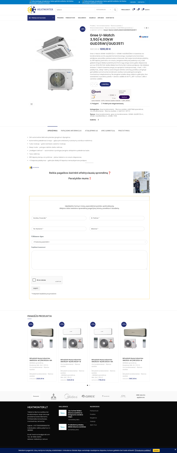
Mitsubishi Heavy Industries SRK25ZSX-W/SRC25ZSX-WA (102, 361)
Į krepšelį (105, 84)
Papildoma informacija (71, 131)
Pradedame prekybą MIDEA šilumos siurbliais (77, 426)
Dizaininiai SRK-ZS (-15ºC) (131, 365)
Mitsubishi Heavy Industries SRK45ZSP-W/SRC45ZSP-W (71, 361)
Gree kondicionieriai (103, 114)
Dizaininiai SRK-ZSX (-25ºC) (39, 365)
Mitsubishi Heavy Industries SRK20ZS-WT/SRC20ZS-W (133, 359)
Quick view (54, 329)
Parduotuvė (94, 411)
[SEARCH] (115, 9)
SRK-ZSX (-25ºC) (97, 377)
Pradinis (92, 414)
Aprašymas (52, 131)
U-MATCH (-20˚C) (96, 30)
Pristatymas (124, 131)
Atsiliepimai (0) (91, 131)
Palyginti (95, 103)
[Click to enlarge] (31, 104)
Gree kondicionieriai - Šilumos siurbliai (103, 28)
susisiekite (40, 3)
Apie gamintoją (108, 131)
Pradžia (92, 26)
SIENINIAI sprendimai (36, 363)
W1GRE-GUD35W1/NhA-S (98, 116)
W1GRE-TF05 (112, 116)
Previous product (144, 28)
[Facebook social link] (79, 2)
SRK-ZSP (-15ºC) (66, 377)
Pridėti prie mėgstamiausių (113, 103)
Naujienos (93, 418)
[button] (54, 324)
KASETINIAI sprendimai (124, 28)
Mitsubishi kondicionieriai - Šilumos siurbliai (41, 375)
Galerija (92, 421)
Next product (149, 28)
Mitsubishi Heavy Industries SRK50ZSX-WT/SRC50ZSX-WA (41, 359)
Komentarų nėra (74, 419)
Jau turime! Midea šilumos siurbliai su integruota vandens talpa (75, 414)
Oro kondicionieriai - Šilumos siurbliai (109, 26)
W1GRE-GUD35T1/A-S (135, 114)
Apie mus (93, 425)
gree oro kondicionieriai (119, 114)
